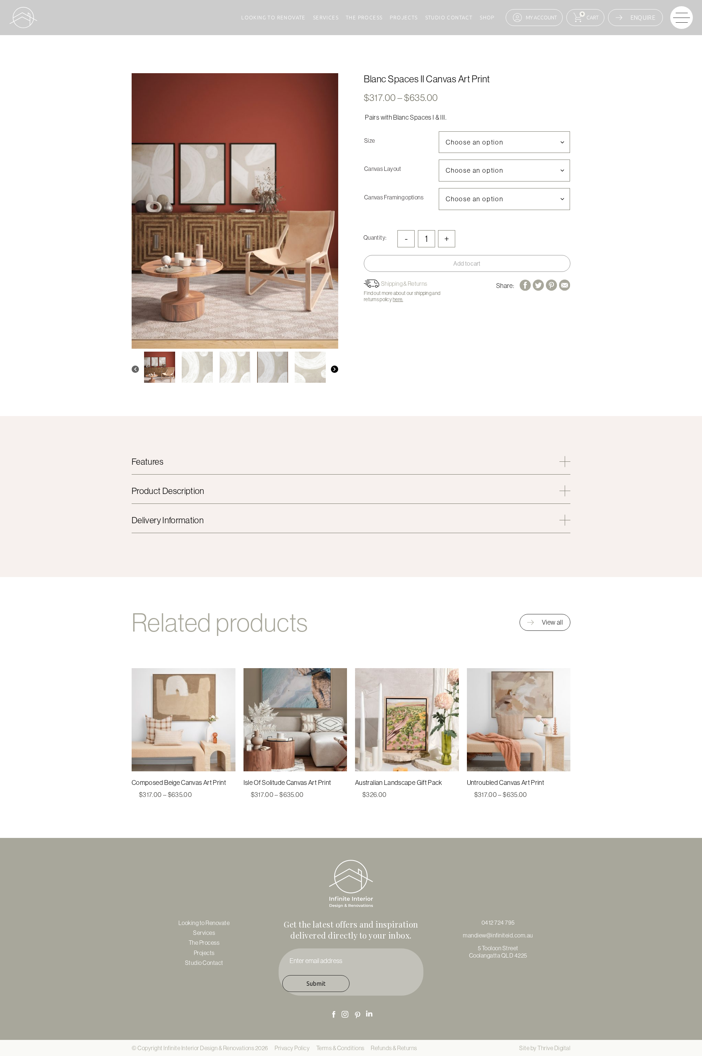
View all (552, 622)
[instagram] (345, 1014)
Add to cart (467, 263)
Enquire (642, 17)
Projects (404, 17)
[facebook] (333, 1014)
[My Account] (534, 17)
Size (369, 140)
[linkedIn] (369, 1013)
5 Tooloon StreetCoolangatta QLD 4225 (498, 951)
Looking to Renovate (273, 17)
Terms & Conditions (340, 1048)
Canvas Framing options (393, 197)
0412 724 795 (498, 922)
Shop (487, 17)
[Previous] (135, 369)
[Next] (334, 369)
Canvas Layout (382, 168)
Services (326, 17)
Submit (316, 983)
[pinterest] (357, 1015)
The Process (364, 17)
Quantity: (374, 237)
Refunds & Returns (394, 1048)
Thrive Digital (553, 1048)
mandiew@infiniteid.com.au (498, 935)
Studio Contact (449, 17)
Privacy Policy (292, 1048)
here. (398, 299)
